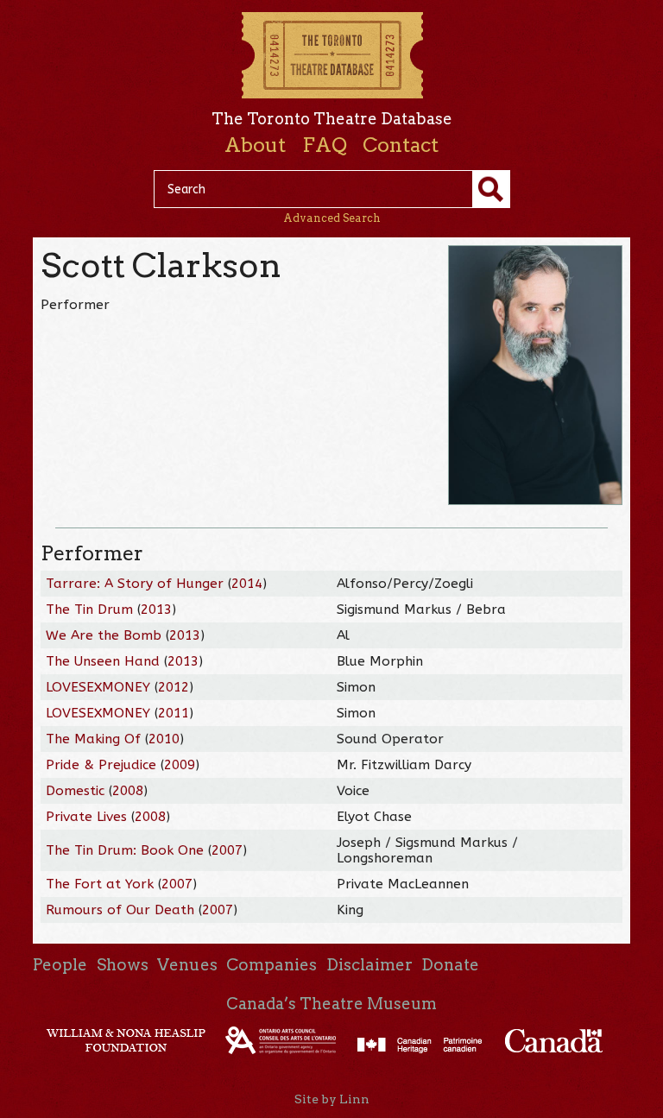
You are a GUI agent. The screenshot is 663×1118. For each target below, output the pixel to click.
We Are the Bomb (103, 635)
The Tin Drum (89, 609)
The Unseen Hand (103, 661)
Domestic (75, 791)
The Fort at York (100, 884)
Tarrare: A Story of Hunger (135, 583)
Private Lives (86, 816)
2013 (156, 609)
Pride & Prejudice (101, 765)
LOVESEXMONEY (98, 687)
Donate (450, 965)
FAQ (324, 145)
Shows (122, 965)
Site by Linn (331, 1099)
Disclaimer (369, 965)
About (255, 145)
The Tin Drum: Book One (125, 850)
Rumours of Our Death (120, 910)
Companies (271, 965)
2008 (127, 791)
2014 (246, 583)
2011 (173, 713)
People (60, 965)
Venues (187, 965)
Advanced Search (332, 218)
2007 (227, 850)
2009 (179, 765)
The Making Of (93, 739)
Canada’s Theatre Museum (331, 1004)
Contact (401, 145)
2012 (173, 687)
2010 (164, 739)
